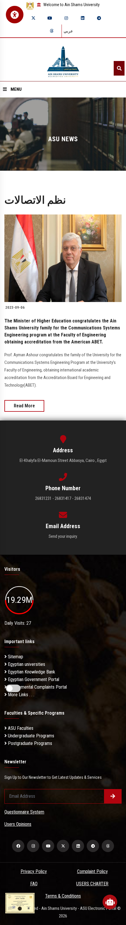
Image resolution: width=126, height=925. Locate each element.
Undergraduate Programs (30, 736)
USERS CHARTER (92, 883)
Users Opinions (17, 824)
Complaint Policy (92, 871)
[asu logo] (63, 59)
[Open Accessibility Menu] (14, 14)
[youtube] (49, 18)
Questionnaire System (24, 812)
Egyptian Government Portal (33, 679)
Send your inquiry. (63, 536)
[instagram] (66, 18)
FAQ (34, 883)
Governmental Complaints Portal (37, 687)
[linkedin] (82, 18)
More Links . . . (20, 694)
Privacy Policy (34, 871)
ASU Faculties (20, 728)
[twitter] (33, 18)
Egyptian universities (26, 664)
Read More (24, 406)
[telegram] (99, 18)
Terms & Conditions (63, 896)
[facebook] (18, 846)
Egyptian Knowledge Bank (31, 672)
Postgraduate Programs (29, 743)
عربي (68, 31)
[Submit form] (113, 796)
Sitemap (15, 656)
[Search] (119, 68)
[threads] (51, 31)
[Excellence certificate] (20, 902)
